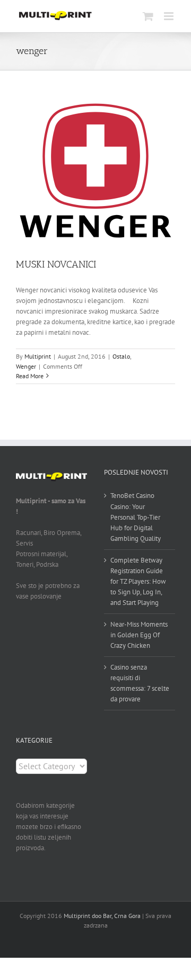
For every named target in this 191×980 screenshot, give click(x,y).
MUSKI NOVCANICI (56, 264)
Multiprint (37, 356)
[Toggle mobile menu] (169, 16)
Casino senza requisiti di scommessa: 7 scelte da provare (139, 683)
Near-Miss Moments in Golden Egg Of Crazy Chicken (139, 635)
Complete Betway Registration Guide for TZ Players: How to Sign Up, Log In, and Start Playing (138, 581)
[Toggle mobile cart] (148, 16)
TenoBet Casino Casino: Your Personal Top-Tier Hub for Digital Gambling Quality (135, 516)
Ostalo (121, 356)
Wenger (26, 366)
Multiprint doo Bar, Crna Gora (102, 916)
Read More (30, 376)
